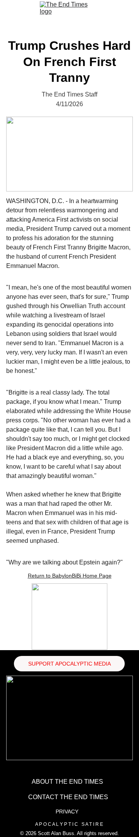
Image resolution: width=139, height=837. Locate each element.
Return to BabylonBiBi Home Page (70, 576)
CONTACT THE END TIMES (68, 797)
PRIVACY (67, 811)
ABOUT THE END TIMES (67, 781)
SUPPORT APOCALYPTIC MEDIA (69, 664)
